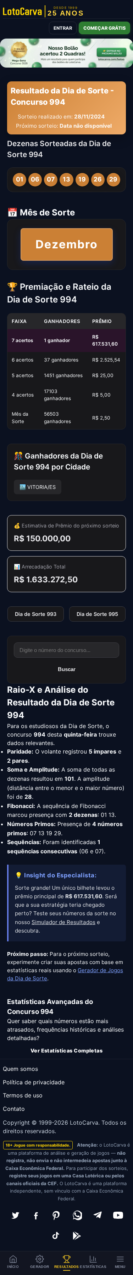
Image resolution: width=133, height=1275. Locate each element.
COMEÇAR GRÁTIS (104, 28)
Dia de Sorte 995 (97, 614)
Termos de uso (23, 1095)
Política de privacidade (34, 1082)
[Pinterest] (56, 1215)
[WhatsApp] (77, 1215)
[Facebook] (36, 1215)
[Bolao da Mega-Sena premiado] (66, 53)
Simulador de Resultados (63, 922)
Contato (14, 1108)
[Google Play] (77, 1236)
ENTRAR (63, 28)
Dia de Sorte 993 (35, 614)
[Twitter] (15, 1215)
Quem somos (20, 1068)
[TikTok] (56, 1236)
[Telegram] (97, 1215)
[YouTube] (118, 1215)
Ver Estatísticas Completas (66, 1051)
